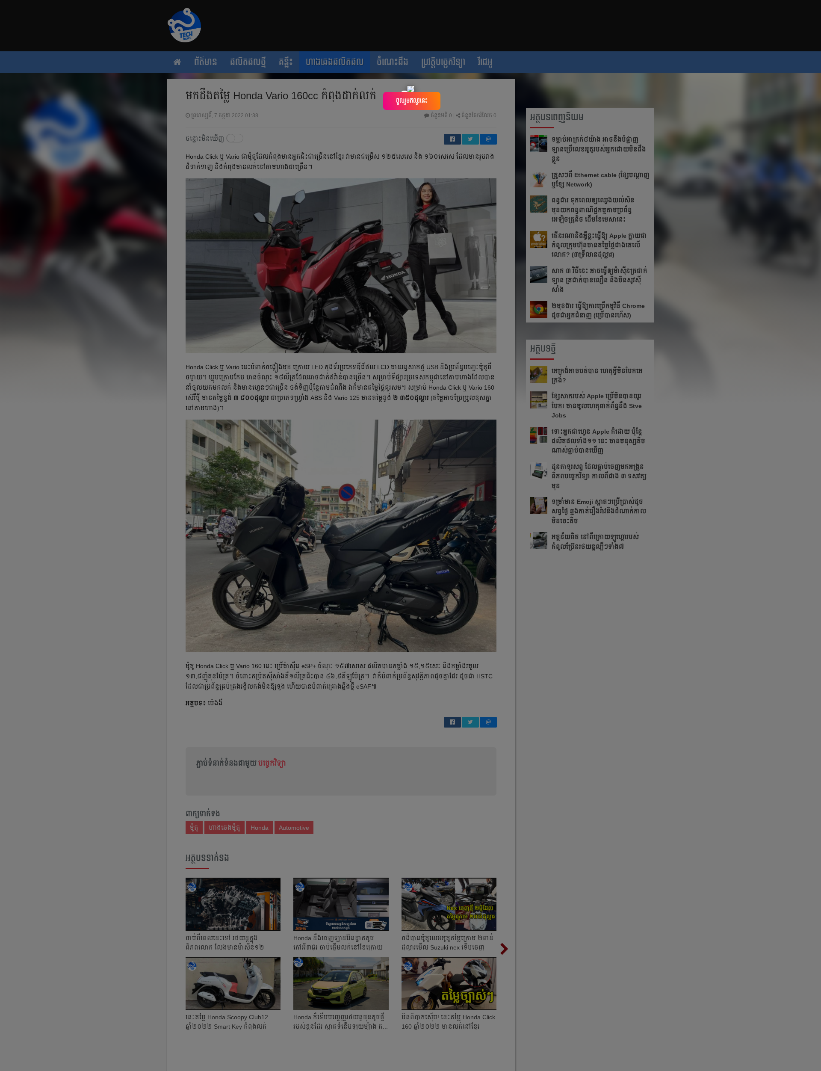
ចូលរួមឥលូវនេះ (412, 100)
